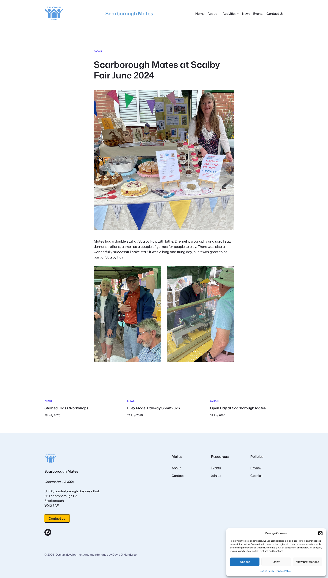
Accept (245, 562)
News (98, 51)
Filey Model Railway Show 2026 (153, 408)
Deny (276, 562)
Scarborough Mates (129, 13)
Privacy (255, 468)
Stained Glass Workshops (66, 408)
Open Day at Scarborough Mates (238, 408)
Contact (178, 475)
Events (214, 401)
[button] (320, 533)
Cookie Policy (267, 571)
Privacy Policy (283, 571)
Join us (216, 475)
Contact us (57, 518)
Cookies (256, 475)
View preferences (307, 562)
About (176, 468)
